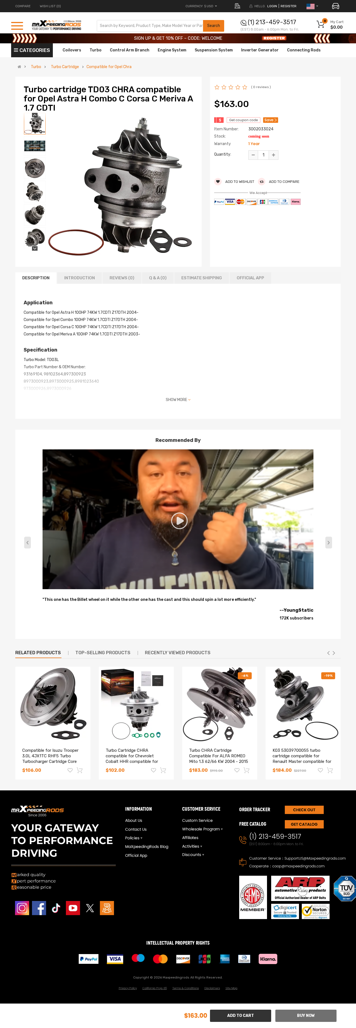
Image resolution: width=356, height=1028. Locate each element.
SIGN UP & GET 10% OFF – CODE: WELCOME (178, 38)
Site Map (232, 988)
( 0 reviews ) (261, 87)
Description (36, 277)
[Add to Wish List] (70, 771)
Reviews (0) (122, 277)
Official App (250, 277)
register (288, 6)
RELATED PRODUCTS (38, 652)
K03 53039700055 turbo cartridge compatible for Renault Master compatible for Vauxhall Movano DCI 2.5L (302, 758)
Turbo (36, 67)
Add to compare (284, 182)
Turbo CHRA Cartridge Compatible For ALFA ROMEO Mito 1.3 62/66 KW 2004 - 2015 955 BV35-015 (218, 758)
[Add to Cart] (80, 770)
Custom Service (197, 820)
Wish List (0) (50, 6)
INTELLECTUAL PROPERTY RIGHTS (178, 943)
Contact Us (136, 829)
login (272, 6)
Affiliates (190, 837)
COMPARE (23, 6)
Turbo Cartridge (65, 67)
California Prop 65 (154, 988)
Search (213, 25)
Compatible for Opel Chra (109, 67)
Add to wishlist (239, 182)
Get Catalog (304, 824)
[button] (328, 542)
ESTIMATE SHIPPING (201, 277)
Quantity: (222, 154)
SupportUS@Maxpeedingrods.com (315, 858)
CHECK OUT (304, 810)
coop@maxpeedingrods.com (298, 866)
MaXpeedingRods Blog (146, 846)
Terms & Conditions (185, 988)
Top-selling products (102, 652)
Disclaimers (212, 988)
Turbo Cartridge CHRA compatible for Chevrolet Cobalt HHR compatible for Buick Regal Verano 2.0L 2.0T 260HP (133, 761)
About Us (133, 820)
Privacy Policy (128, 988)
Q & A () (158, 277)
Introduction (79, 277)
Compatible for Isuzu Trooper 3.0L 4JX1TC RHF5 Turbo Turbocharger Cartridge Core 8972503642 (50, 758)
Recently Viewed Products (178, 652)
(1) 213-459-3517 (272, 22)
